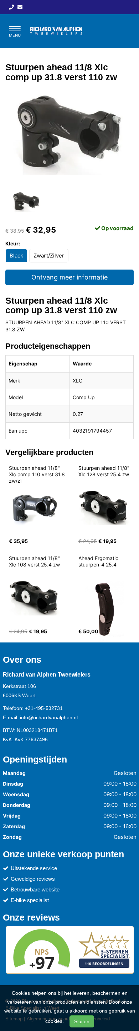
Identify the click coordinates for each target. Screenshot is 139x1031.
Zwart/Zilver (49, 255)
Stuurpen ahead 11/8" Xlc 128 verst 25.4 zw (104, 471)
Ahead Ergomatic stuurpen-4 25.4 (99, 561)
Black (16, 255)
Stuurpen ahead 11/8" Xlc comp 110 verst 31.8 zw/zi (37, 474)
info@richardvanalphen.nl (49, 717)
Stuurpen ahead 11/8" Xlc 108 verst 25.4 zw (35, 561)
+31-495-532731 (44, 708)
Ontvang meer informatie (69, 277)
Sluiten (81, 1021)
